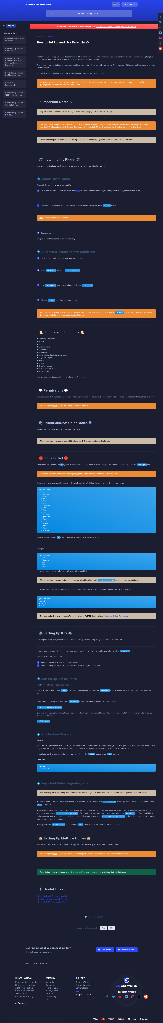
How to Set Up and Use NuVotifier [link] (14, 114)
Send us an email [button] (128, 950)
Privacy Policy (51, 991)
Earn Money (50, 996)
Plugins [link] (50, 36)
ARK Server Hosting (24, 988)
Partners (49, 993)
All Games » (20, 1003)
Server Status (82, 988)
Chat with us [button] (106, 950)
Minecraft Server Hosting (26, 982)
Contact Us (50, 985)
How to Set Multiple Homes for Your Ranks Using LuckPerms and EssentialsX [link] (13, 62)
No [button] (111, 928)
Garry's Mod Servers (24, 991)
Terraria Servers (22, 993)
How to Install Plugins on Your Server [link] (14, 40)
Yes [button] (103, 928)
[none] (38, 4)
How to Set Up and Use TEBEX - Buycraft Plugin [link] (14, 94)
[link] (9, 25)
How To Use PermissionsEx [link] (10, 84)
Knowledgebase (83, 985)
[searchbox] (89, 13)
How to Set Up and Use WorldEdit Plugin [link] (14, 104)
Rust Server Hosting (24, 996)
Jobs (47, 999)
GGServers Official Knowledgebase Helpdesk (116, 26)
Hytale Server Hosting (25, 985)
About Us (49, 982)
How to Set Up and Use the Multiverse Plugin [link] (14, 74)
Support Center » (83, 994)
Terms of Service (52, 988)
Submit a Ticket (83, 982)
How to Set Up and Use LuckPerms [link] (14, 50)
